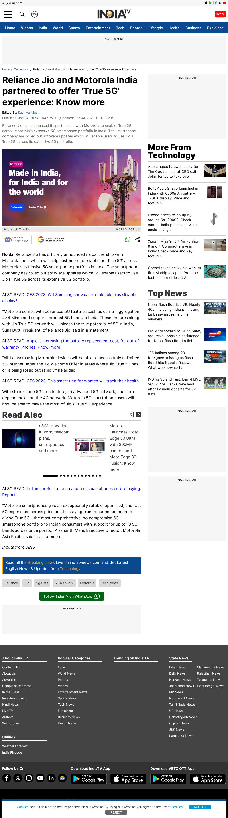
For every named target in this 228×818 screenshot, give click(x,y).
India (43, 28)
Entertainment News (72, 692)
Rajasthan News (208, 673)
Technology (21, 69)
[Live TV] (220, 14)
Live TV (7, 711)
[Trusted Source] (50, 239)
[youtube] (40, 778)
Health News (67, 723)
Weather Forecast (15, 746)
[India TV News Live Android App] (89, 779)
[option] (36, 438)
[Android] (210, 2)
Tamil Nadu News (182, 704)
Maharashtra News (210, 667)
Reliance (11, 583)
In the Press (10, 692)
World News (66, 673)
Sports (74, 28)
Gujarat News (179, 723)
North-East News (181, 698)
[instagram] (28, 778)
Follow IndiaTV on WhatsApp (68, 596)
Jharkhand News (181, 686)
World (58, 28)
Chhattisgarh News (183, 717)
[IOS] (206, 2)
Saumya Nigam (29, 112)
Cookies (22, 807)
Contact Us (10, 667)
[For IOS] (208, 779)
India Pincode (12, 752)
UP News (176, 711)
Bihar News (177, 667)
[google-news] (62, 778)
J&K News (176, 729)
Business (193, 28)
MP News (176, 692)
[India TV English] (114, 14)
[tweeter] (17, 778)
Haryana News (180, 679)
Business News (69, 717)
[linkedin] (51, 778)
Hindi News (10, 704)
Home (10, 28)
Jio (27, 583)
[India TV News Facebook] (215, 2)
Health (174, 28)
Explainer (215, 28)
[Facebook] (6, 778)
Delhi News (177, 673)
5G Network (64, 583)
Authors (7, 717)
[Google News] (17, 239)
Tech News (109, 583)
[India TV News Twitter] (220, 2)
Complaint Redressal (17, 686)
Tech (120, 28)
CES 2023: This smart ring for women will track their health (83, 381)
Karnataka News (181, 735)
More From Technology (171, 151)
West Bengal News (210, 686)
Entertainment (98, 28)
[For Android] (168, 779)
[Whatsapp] (127, 239)
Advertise (9, 679)
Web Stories (11, 723)
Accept (200, 807)
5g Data (42, 583)
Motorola (87, 583)
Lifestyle (155, 28)
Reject (116, 812)
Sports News (67, 698)
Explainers (65, 711)
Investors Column (14, 698)
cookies (177, 807)
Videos (27, 28)
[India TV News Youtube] (224, 2)
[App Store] (128, 779)
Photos (136, 28)
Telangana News (209, 679)
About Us (9, 673)
